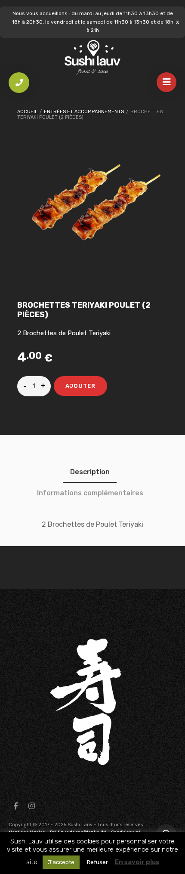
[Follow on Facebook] (15, 806)
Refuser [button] (97, 862)
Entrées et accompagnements (84, 111)
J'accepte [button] (61, 862)
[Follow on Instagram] (31, 806)
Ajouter (80, 386)
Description (90, 472)
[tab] (90, 471)
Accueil (27, 111)
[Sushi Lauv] (92, 57)
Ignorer (177, 22)
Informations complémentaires (90, 493)
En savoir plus (137, 862)
